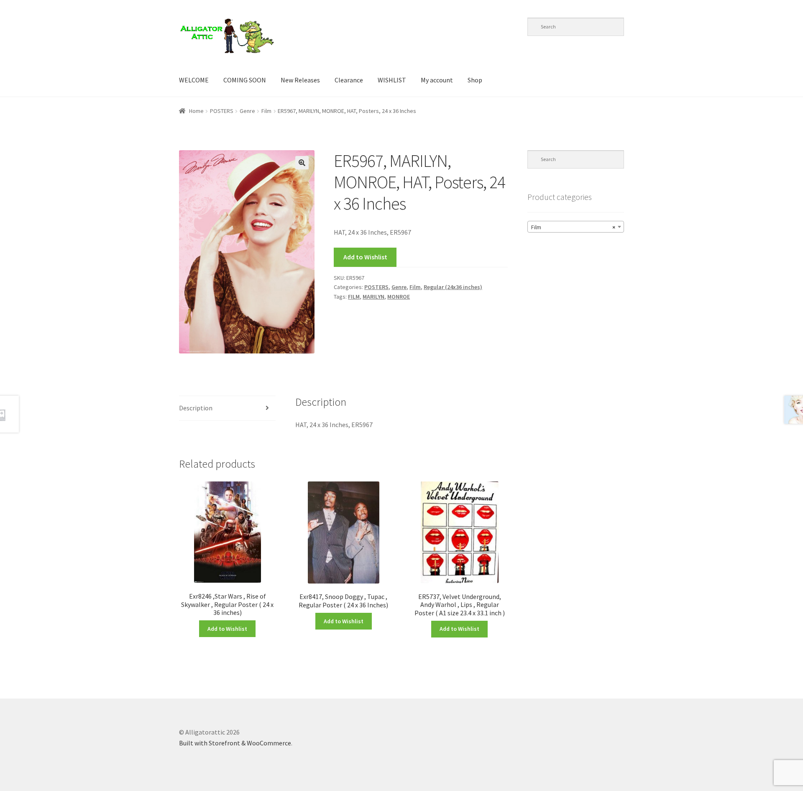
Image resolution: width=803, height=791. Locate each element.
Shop (475, 80)
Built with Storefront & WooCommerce (235, 743)
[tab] (227, 408)
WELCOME (194, 80)
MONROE (398, 296)
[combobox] (575, 227)
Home (196, 111)
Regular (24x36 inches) (453, 287)
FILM (354, 296)
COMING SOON (244, 80)
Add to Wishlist (365, 257)
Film (266, 111)
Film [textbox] (573, 227)
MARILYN (373, 296)
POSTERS (221, 111)
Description (195, 408)
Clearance (349, 80)
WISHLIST (392, 80)
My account (437, 80)
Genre (247, 111)
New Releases (300, 80)
